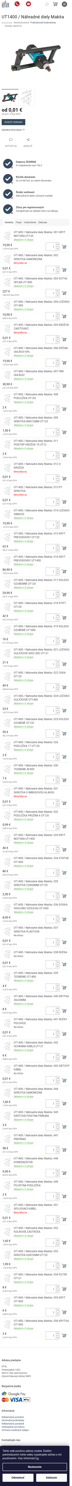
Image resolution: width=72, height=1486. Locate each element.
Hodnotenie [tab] (30, 222)
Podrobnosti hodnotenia (43, 22)
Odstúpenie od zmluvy (13, 1427)
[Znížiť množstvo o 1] (57, 248)
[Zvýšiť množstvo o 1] (57, 245)
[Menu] (64, 4)
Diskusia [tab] (42, 222)
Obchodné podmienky (13, 1420)
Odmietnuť (18, 1477)
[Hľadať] (47, 4)
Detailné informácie (12, 130)
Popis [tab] (19, 222)
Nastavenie (35, 1466)
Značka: (13, 26)
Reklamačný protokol (13, 1417)
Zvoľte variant (13, 122)
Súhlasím (51, 1477)
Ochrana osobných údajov (15, 1430)
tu (37, 1458)
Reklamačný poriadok (13, 1423)
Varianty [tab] (9, 222)
